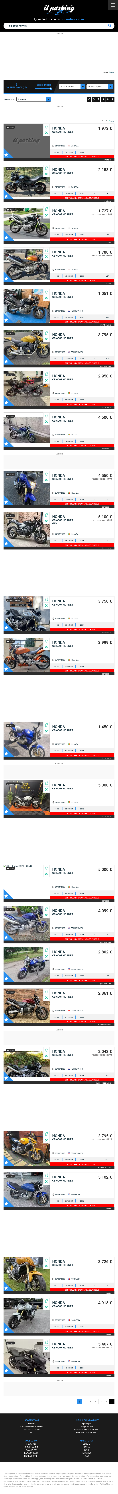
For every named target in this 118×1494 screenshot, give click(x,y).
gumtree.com (105, 325)
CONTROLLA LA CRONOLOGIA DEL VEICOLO (82, 157)
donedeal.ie (106, 407)
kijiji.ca (108, 242)
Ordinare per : (10, 99)
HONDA (86, 1447)
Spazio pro (86, 1423)
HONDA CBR (31, 1444)
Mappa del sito (87, 1426)
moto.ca (107, 159)
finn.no (108, 1208)
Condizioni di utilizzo (31, 1429)
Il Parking (60, 10)
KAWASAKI (86, 1453)
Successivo (111, 1401)
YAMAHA (86, 1444)
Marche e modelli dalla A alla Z (86, 1429)
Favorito (9, 153)
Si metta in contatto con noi (31, 1426)
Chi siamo (31, 1423)
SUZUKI (87, 1450)
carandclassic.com (103, 1083)
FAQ (31, 1432)
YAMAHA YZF (31, 1450)
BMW (87, 1456)
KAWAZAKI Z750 (31, 1453)
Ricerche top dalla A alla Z (86, 1432)
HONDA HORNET (31, 1456)
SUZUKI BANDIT (31, 1447)
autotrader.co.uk (104, 1024)
